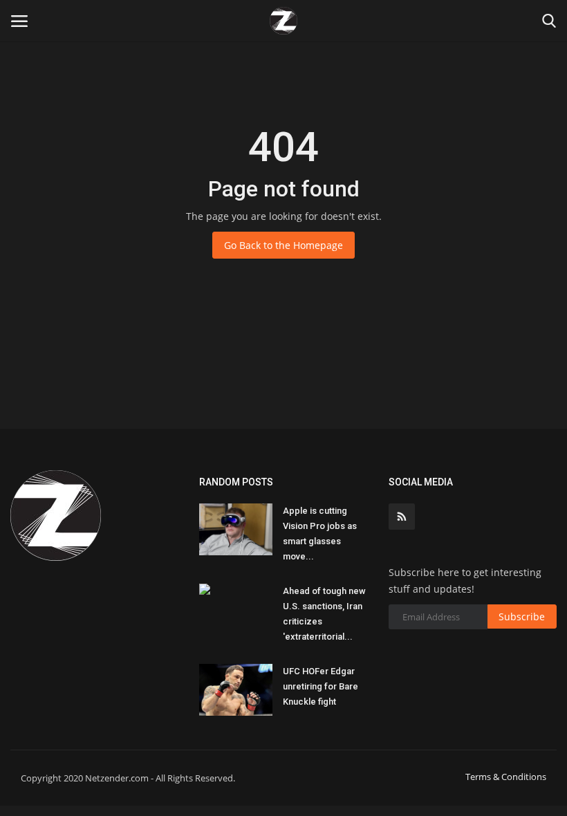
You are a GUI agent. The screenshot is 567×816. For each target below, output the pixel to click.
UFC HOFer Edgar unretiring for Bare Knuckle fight (320, 686)
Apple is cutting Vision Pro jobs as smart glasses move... (320, 534)
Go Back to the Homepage (283, 245)
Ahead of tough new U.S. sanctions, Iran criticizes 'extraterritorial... (324, 614)
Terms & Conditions (505, 776)
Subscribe (522, 616)
